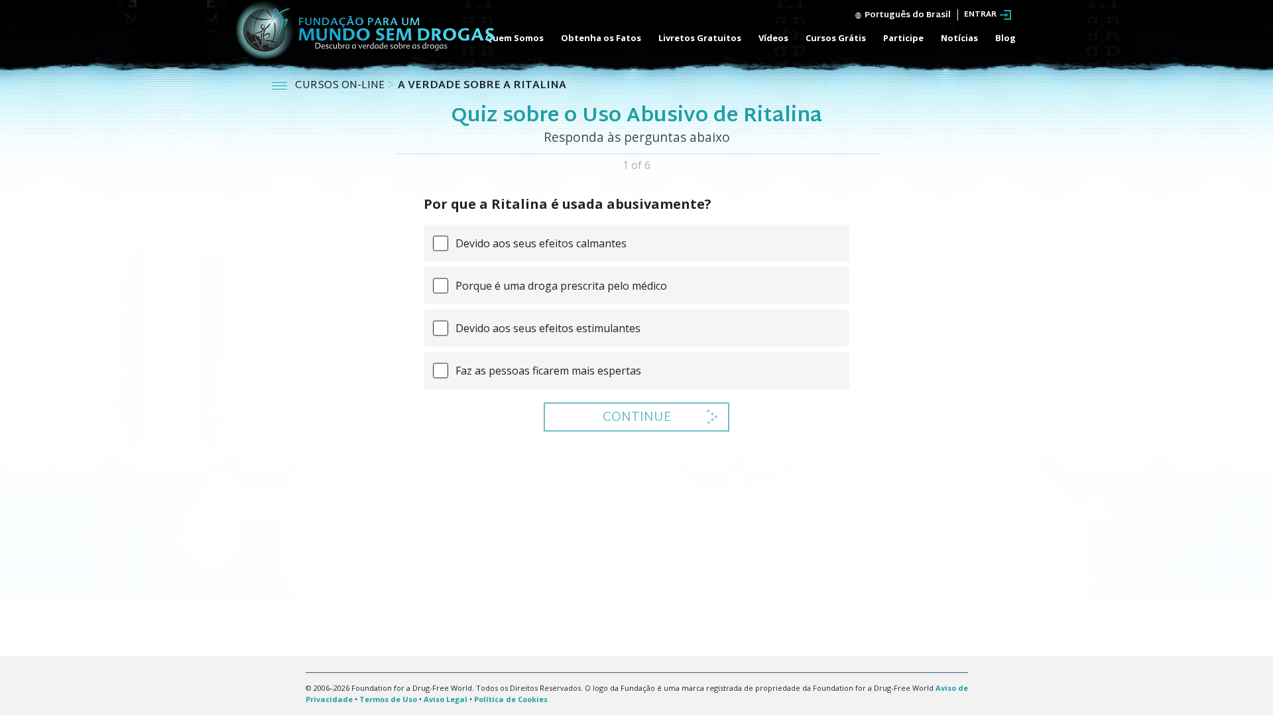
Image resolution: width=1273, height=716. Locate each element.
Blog (1005, 38)
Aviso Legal (445, 699)
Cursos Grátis (836, 38)
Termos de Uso (388, 699)
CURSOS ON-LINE (341, 85)
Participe (903, 38)
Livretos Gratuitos (699, 38)
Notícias (959, 38)
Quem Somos (514, 38)
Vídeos (773, 38)
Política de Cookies (511, 699)
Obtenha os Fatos (601, 38)
